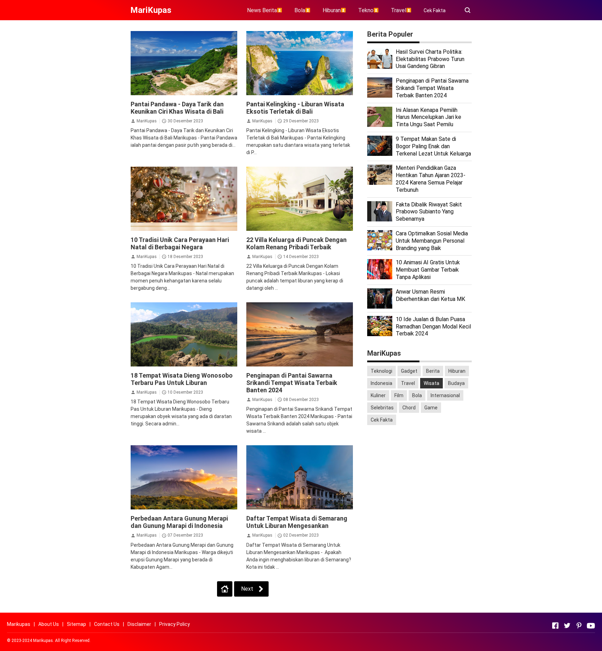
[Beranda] (224, 589)
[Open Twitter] (567, 625)
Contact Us (106, 624)
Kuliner (378, 395)
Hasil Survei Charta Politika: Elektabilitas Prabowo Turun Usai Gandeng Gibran (430, 59)
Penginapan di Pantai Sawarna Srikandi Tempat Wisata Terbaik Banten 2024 (291, 383)
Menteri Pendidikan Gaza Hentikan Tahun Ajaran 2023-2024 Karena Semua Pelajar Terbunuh (430, 179)
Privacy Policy (174, 624)
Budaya (456, 383)
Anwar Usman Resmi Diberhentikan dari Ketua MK (430, 295)
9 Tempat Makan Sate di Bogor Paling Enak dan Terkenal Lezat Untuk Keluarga (433, 146)
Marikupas (18, 624)
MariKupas (147, 121)
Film (398, 395)
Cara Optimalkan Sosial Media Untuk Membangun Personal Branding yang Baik (432, 240)
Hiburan (456, 371)
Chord (409, 407)
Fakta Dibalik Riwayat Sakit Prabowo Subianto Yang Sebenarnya (429, 211)
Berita (433, 371)
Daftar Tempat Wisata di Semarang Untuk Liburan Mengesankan (296, 522)
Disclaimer (139, 624)
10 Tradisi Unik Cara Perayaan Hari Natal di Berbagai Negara (180, 243)
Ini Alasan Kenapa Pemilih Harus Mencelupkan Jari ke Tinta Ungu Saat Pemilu (428, 117)
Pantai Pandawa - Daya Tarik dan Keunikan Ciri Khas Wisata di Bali (177, 107)
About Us (48, 624)
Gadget (409, 371)
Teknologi (381, 371)
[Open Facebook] (555, 625)
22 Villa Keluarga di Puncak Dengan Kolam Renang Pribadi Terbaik (296, 243)
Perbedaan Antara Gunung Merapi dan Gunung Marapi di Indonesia (179, 522)
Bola (417, 395)
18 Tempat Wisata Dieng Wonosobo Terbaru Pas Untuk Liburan (182, 379)
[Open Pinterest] (579, 625)
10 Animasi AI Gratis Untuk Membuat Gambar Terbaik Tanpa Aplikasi (428, 269)
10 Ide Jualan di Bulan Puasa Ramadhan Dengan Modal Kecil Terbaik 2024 (433, 326)
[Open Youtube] (591, 625)
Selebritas (382, 407)
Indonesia (381, 383)
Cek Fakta (435, 10)
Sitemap (76, 624)
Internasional (445, 395)
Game (431, 407)
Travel (408, 383)
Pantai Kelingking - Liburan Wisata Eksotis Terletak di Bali (295, 107)
